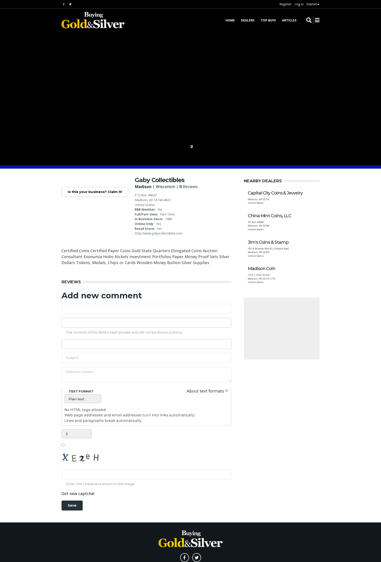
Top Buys (268, 20)
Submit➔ (312, 4)
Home (230, 20)
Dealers (247, 20)
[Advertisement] (281, 329)
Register (285, 4)
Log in (299, 4)
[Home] (90, 20)
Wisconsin (165, 186)
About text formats (205, 391)
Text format (81, 391)
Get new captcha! (78, 493)
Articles (289, 20)
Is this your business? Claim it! (95, 192)
